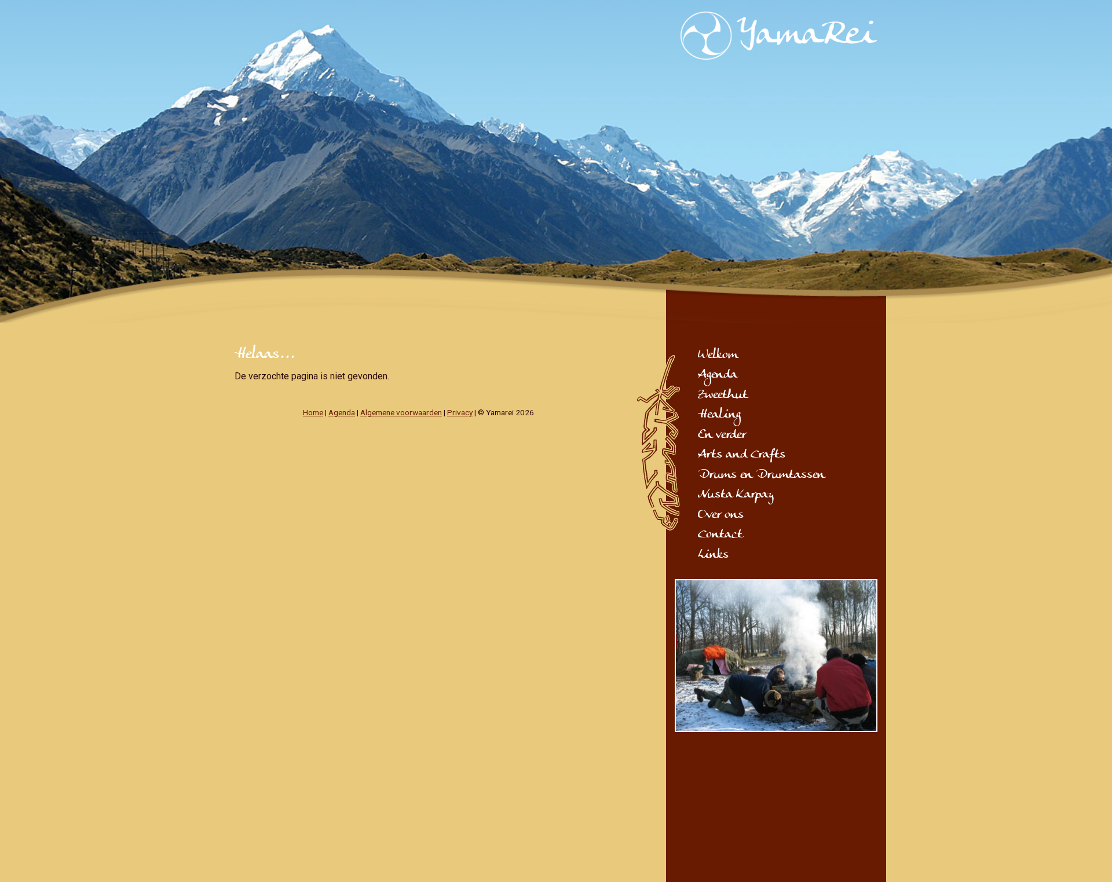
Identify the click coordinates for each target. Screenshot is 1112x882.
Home (313, 412)
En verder (722, 435)
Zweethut (723, 396)
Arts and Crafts (741, 455)
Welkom (718, 356)
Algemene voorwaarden (401, 412)
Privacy (460, 412)
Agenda (341, 412)
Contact (720, 535)
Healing (719, 415)
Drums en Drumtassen (761, 475)
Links (713, 555)
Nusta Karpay (736, 495)
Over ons (721, 515)
